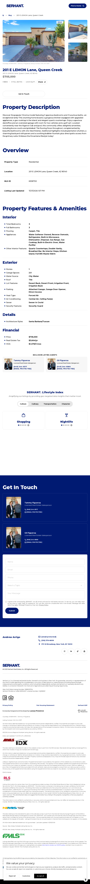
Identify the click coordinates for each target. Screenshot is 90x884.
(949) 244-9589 (32, 539)
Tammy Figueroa (33, 503)
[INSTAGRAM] (64, 651)
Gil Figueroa (30, 533)
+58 (77, 52)
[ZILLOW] (84, 651)
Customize (26, 876)
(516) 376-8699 (47, 640)
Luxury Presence (37, 711)
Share (40, 82)
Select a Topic (14, 585)
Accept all (40, 876)
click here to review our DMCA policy (53, 845)
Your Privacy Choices (45, 881)
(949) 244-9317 (32, 509)
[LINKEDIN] (71, 651)
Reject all (12, 876)
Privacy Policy (43, 605)
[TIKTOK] (78, 651)
